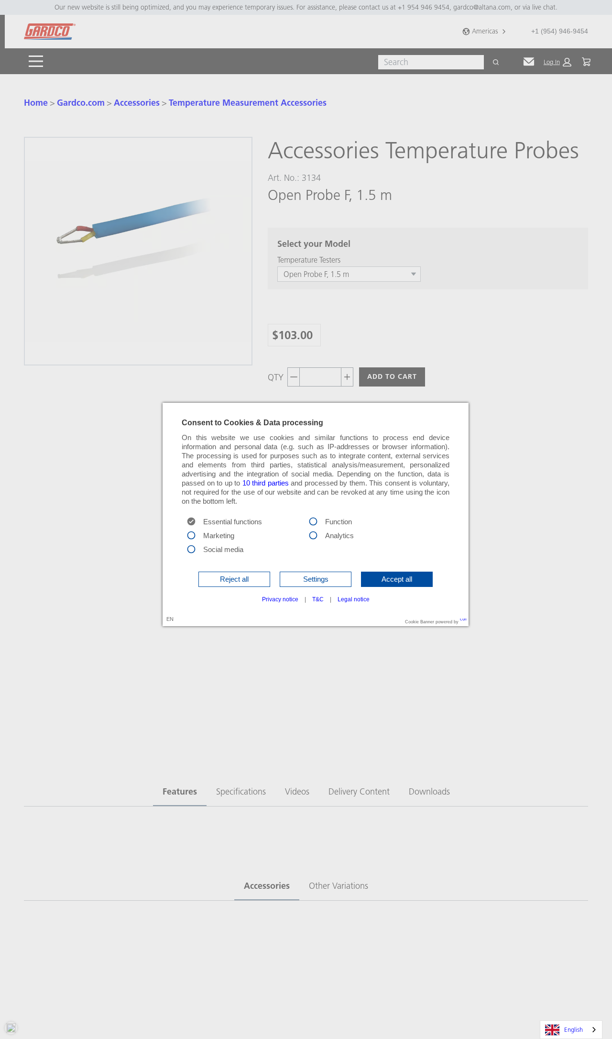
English (573, 1029)
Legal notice (354, 599)
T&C (318, 599)
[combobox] (571, 1029)
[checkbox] (313, 521)
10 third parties (265, 483)
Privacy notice (280, 599)
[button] (234, 579)
